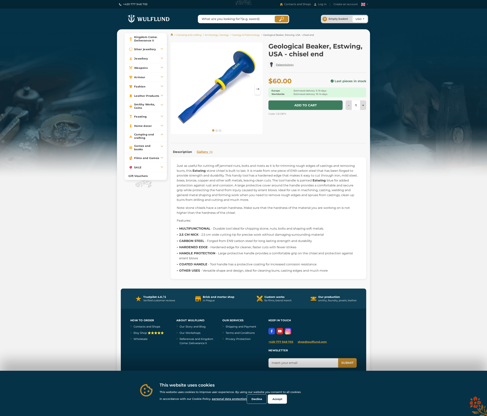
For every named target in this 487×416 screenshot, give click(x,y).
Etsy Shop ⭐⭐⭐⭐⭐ (149, 333)
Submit (347, 363)
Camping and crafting (188, 34)
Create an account (345, 4)
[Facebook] (271, 331)
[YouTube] (280, 331)
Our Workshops (190, 333)
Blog (202, 326)
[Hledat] (281, 19)
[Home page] (172, 34)
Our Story (186, 326)
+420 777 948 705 (135, 4)
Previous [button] (175, 89)
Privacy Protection (238, 339)
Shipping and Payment (241, 326)
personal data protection (229, 399)
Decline (256, 399)
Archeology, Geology (217, 34)
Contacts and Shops (297, 4)
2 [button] (216, 130)
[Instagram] (288, 331)
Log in (322, 4)
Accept (277, 399)
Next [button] (258, 89)
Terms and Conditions (240, 333)
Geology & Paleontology (246, 34)
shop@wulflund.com (312, 342)
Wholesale (140, 339)
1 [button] (213, 130)
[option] (217, 88)
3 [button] (219, 130)
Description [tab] (182, 152)
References (187, 339)
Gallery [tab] (205, 152)
